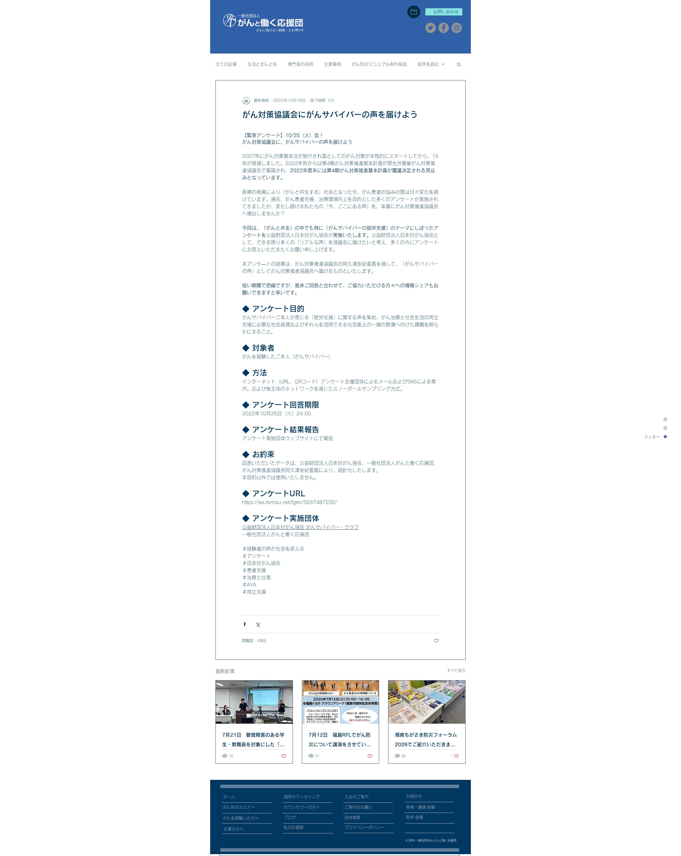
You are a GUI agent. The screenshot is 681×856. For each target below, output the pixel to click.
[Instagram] (456, 28)
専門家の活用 (300, 64)
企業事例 (332, 64)
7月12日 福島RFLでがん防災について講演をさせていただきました (340, 740)
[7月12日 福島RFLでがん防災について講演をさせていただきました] (340, 702)
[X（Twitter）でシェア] (257, 624)
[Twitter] (430, 28)
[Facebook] (443, 28)
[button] (458, 64)
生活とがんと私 (262, 64)
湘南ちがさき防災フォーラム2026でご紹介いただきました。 (426, 740)
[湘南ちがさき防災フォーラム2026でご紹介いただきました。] (426, 702)
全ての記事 (226, 64)
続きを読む (428, 64)
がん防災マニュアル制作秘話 (379, 64)
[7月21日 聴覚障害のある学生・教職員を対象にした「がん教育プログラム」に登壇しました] (254, 702)
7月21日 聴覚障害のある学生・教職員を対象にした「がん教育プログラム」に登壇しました (253, 740)
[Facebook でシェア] (244, 624)
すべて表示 (456, 670)
